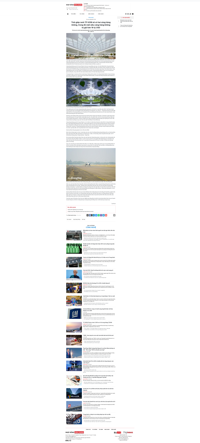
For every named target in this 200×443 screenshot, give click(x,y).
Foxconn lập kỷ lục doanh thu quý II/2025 (91, 407)
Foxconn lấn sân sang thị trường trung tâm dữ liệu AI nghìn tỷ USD (95, 408)
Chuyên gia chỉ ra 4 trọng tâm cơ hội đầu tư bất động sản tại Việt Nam (95, 383)
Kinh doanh (91, 13)
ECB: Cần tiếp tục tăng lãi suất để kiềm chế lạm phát (92, 276)
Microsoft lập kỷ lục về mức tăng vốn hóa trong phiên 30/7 (94, 397)
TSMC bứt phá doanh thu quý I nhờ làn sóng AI (92, 342)
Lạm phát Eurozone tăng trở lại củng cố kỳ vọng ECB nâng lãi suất (95, 277)
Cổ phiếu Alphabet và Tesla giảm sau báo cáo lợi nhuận (93, 264)
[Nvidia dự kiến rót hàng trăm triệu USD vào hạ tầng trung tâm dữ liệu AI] (74, 248)
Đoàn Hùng (85, 284)
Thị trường (94, 429)
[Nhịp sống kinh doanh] (75, 432)
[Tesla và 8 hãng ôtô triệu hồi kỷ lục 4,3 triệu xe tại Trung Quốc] (74, 262)
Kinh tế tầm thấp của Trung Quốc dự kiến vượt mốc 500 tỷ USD (94, 420)
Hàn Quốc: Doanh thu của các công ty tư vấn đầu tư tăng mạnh (94, 304)
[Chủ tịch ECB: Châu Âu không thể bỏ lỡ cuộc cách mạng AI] (74, 275)
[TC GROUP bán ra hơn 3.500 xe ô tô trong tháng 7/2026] (74, 327)
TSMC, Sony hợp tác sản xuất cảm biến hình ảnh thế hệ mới (98, 335)
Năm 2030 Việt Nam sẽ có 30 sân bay (75, 209)
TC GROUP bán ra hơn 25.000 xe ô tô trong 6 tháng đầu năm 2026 (95, 329)
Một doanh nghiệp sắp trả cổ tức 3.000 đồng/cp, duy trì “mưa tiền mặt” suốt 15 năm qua (98, 382)
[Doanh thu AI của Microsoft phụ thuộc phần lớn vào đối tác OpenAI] (74, 393)
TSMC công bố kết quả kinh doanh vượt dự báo (92, 341)
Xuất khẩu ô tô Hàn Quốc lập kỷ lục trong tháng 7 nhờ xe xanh (99, 296)
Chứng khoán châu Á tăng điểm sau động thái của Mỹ (95, 7)
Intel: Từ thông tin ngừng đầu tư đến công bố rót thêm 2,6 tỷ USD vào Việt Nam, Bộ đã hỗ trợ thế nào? (99, 372)
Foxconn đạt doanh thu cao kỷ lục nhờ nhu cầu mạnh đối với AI (99, 401)
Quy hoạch (69, 219)
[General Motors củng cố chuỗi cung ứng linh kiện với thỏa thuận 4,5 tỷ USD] (74, 313)
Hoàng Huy (85, 324)
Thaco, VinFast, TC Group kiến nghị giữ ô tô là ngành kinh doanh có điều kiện (97, 328)
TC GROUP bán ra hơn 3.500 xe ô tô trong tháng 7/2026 (97, 322)
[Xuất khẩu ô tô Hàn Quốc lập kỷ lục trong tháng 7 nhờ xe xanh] (74, 301)
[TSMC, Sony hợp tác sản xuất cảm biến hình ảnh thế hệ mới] (74, 340)
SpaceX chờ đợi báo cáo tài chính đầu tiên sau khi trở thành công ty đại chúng (97, 355)
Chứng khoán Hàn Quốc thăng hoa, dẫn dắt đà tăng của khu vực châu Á (96, 303)
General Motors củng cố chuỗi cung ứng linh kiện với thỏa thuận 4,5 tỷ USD (98, 309)
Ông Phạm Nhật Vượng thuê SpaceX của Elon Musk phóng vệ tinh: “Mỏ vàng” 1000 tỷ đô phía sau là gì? (99, 349)
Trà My (84, 247)
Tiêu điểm (73, 13)
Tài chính (82, 13)
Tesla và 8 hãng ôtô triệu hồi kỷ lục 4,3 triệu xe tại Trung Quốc (99, 257)
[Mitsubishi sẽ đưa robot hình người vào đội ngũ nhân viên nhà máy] (74, 235)
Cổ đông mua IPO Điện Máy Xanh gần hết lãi (93, 10)
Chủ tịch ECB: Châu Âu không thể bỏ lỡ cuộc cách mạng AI (98, 270)
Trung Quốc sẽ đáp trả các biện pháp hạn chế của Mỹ (96, 414)
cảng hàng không (76, 219)
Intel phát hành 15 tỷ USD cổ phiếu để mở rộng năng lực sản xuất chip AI (98, 361)
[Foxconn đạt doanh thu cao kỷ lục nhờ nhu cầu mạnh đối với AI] (74, 406)
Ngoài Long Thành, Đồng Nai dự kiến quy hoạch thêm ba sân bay (80, 211)
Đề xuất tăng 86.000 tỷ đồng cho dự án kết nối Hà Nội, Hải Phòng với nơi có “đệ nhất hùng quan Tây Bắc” (98, 376)
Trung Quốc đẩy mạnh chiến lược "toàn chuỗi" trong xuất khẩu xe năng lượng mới (97, 421)
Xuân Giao (85, 233)
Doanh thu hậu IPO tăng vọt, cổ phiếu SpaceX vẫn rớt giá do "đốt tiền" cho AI (97, 357)
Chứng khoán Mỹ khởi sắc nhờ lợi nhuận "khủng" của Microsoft (94, 396)
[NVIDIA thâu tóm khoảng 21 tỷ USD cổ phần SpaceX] (74, 288)
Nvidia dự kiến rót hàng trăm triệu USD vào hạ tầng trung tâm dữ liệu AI (98, 244)
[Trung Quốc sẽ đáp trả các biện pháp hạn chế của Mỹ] (74, 419)
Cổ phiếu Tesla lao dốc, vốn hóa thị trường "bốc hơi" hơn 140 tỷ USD (95, 265)
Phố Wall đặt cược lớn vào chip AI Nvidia (91, 291)
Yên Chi (84, 351)
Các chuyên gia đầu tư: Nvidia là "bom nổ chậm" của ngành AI (94, 290)
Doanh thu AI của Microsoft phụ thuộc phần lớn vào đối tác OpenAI (98, 389)
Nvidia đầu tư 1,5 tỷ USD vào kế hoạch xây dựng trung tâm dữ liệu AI (95, 252)
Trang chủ (88, 429)
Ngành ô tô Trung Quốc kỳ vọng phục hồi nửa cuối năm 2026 (94, 317)
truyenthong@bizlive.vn (72, 436)
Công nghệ (101, 13)
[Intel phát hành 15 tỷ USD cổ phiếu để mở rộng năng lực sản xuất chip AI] (74, 366)
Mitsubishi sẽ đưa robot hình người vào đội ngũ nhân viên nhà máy (99, 231)
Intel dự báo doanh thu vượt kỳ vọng (90, 369)
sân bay (83, 219)
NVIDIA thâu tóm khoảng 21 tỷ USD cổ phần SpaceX (96, 283)
